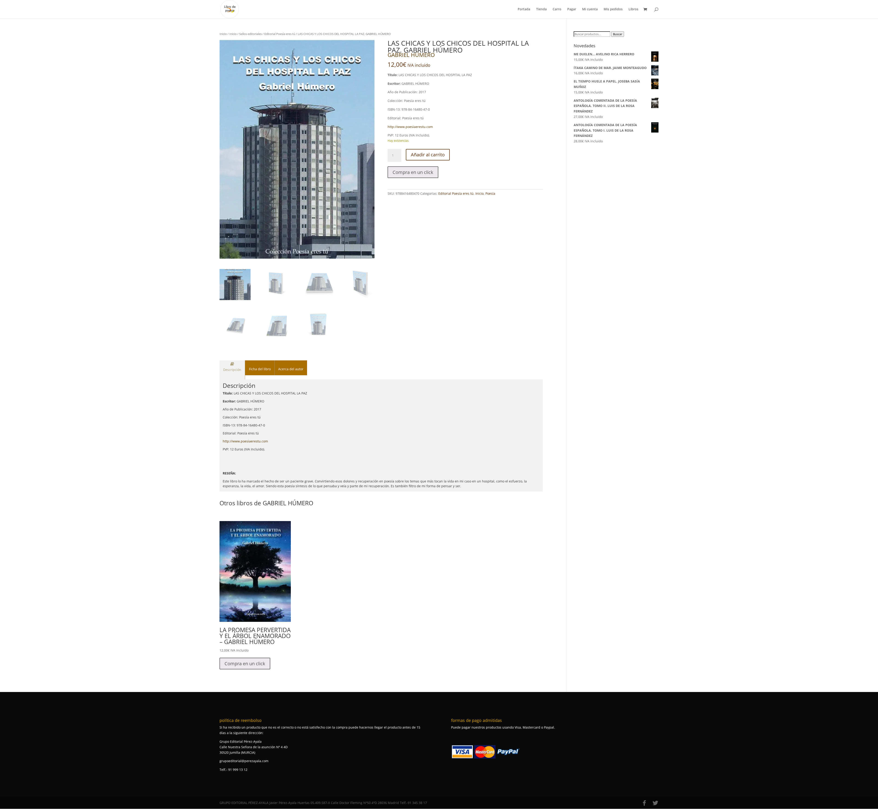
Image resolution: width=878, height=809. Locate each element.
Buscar (617, 34)
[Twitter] (655, 803)
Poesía (490, 193)
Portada (524, 9)
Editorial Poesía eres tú (279, 34)
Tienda (541, 9)
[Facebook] (644, 803)
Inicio (223, 34)
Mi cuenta (590, 9)
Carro (557, 9)
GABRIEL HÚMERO (411, 55)
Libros (633, 9)
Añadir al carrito (428, 155)
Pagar (571, 9)
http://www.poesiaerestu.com (410, 127)
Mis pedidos (613, 9)
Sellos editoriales (250, 34)
